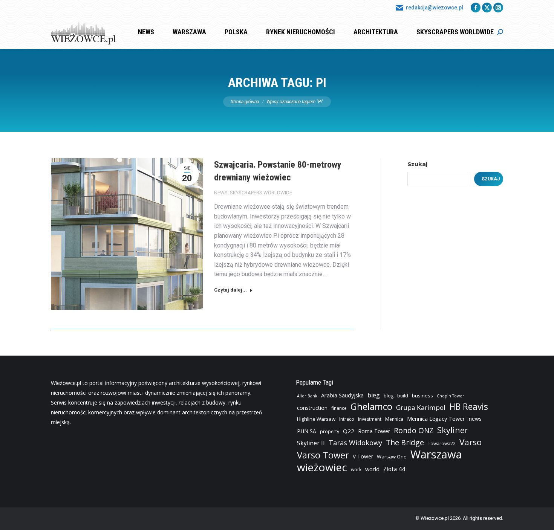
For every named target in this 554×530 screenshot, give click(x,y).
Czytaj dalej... (230, 290)
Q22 (348, 431)
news (475, 418)
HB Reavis (468, 407)
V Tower (363, 456)
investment (369, 419)
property (329, 431)
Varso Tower (323, 455)
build (402, 396)
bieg (373, 395)
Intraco (346, 419)
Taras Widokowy (355, 442)
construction (312, 407)
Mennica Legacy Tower (436, 418)
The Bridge (405, 443)
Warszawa (436, 454)
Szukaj (417, 164)
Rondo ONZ (413, 430)
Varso (470, 442)
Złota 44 (394, 469)
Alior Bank (307, 396)
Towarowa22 (442, 443)
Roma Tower (374, 431)
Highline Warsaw (316, 418)
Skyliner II (311, 443)
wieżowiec (322, 467)
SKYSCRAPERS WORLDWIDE (261, 193)
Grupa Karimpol (420, 407)
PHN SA (306, 431)
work (356, 469)
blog (388, 396)
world (372, 469)
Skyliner (452, 430)
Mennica (394, 419)
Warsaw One (392, 456)
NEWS (221, 193)
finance (339, 408)
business (422, 395)
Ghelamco (371, 406)
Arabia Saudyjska (342, 395)
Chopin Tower (450, 396)
